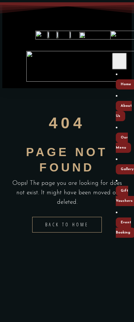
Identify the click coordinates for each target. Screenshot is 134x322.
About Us (124, 111)
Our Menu (122, 143)
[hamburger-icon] (119, 61)
